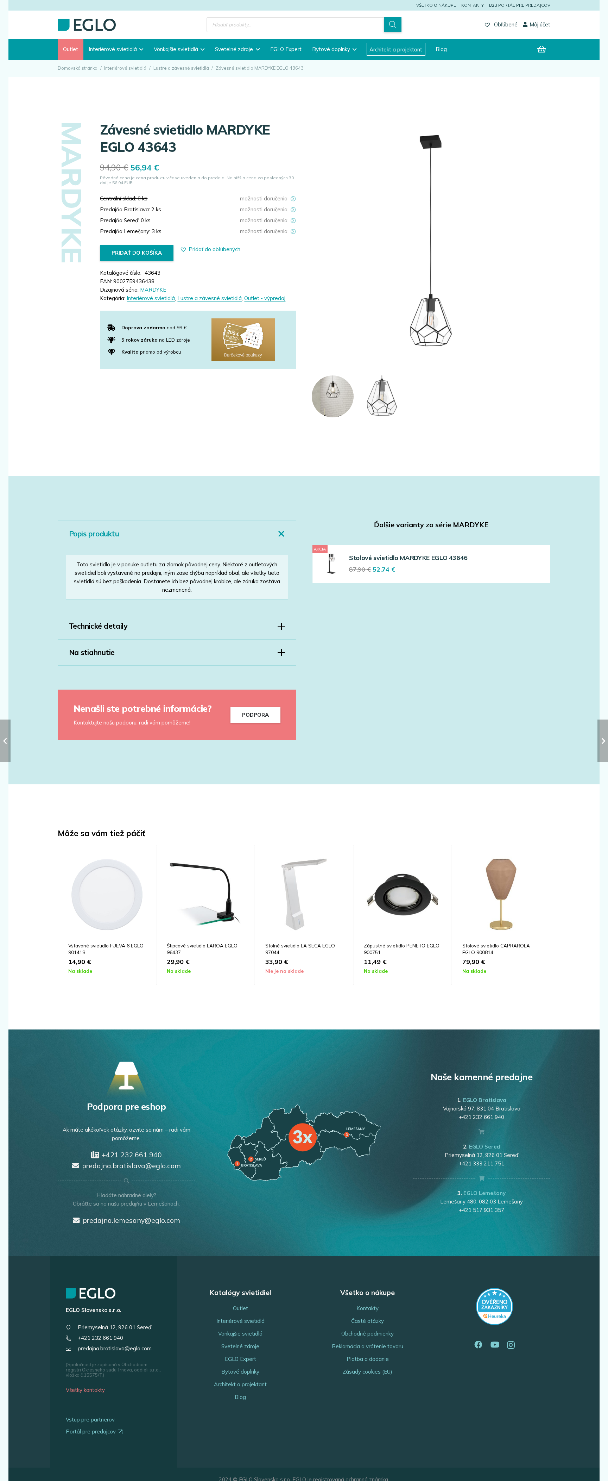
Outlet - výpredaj (264, 298)
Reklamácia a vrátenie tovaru (367, 1346)
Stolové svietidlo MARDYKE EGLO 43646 (408, 558)
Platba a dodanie (368, 1359)
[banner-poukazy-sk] (243, 339)
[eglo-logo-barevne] (87, 25)
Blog (240, 1397)
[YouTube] (494, 1345)
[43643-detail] (382, 396)
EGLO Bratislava (484, 1100)
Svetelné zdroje (240, 1346)
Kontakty (472, 5)
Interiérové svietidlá (125, 68)
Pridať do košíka (137, 252)
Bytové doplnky (240, 1371)
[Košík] (541, 49)
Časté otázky (367, 1321)
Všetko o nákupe (436, 5)
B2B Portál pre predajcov (519, 5)
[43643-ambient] (333, 396)
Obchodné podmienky (367, 1333)
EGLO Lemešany (484, 1193)
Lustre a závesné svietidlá (181, 68)
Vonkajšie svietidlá (240, 1333)
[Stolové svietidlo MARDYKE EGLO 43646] (331, 564)
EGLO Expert (240, 1359)
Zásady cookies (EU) (367, 1371)
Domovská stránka (77, 68)
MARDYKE (153, 289)
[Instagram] (511, 1345)
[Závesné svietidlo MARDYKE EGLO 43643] (431, 125)
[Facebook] (478, 1345)
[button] (140, 49)
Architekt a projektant (240, 1384)
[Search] (392, 24)
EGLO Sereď (484, 1146)
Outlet (240, 1308)
